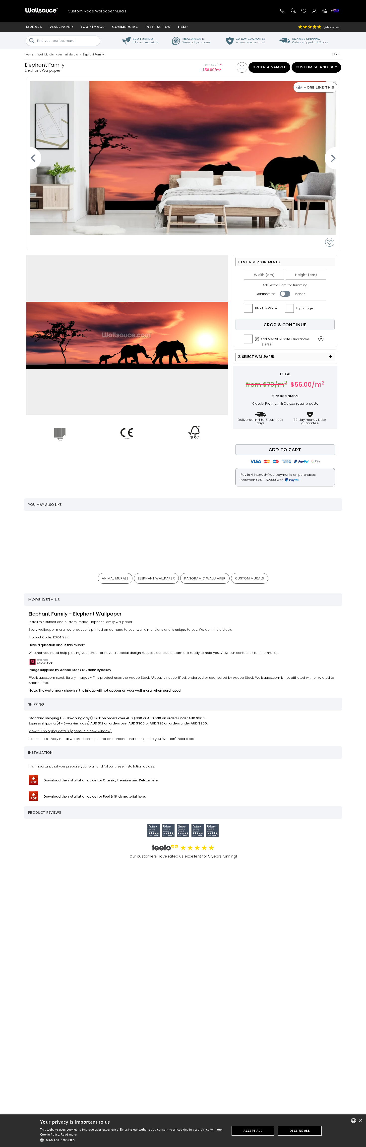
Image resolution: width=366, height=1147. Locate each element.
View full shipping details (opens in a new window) (70, 731)
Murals (34, 27)
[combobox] (353, 1120)
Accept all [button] (253, 1131)
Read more (69, 1134)
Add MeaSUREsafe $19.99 (284, 340)
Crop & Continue (285, 325)
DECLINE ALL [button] (300, 1131)
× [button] (360, 1120)
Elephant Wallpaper (156, 578)
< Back (335, 54)
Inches (300, 293)
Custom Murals (249, 578)
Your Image (92, 27)
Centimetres (265, 293)
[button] (132, 1140)
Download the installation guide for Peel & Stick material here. (95, 796)
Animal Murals (115, 578)
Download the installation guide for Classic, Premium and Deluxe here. (101, 780)
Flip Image (304, 308)
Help (183, 27)
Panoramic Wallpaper (204, 578)
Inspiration (158, 27)
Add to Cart (285, 449)
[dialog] (183, 1130)
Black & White (266, 308)
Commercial (125, 27)
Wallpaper (61, 27)
